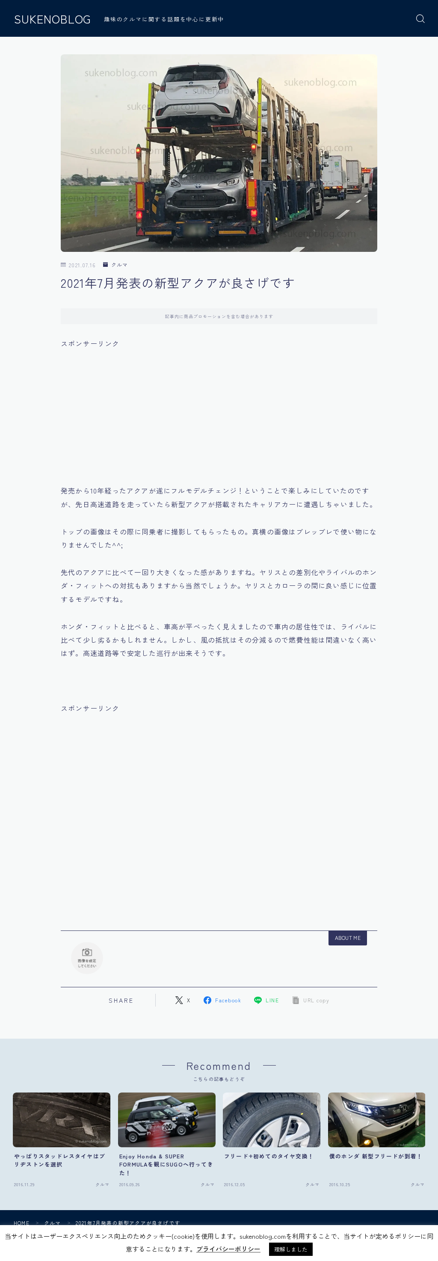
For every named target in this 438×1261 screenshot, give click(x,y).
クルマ (119, 265)
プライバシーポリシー (228, 1248)
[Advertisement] (219, 410)
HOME (22, 1222)
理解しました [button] (291, 1249)
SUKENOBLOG (52, 18)
